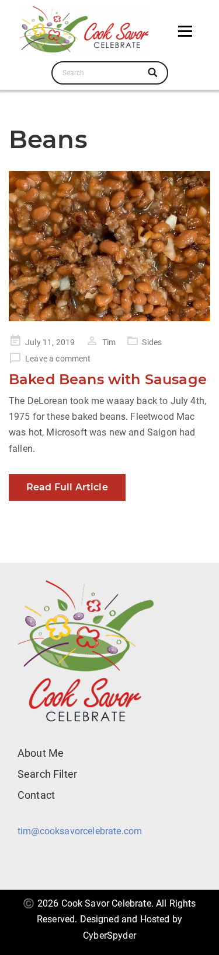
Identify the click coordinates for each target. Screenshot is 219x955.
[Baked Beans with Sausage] (109, 246)
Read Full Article (67, 487)
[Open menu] (185, 31)
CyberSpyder (109, 935)
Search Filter (47, 774)
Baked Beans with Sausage (108, 379)
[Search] (154, 73)
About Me (41, 753)
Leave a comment (58, 358)
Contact (36, 795)
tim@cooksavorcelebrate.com (80, 831)
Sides (152, 342)
